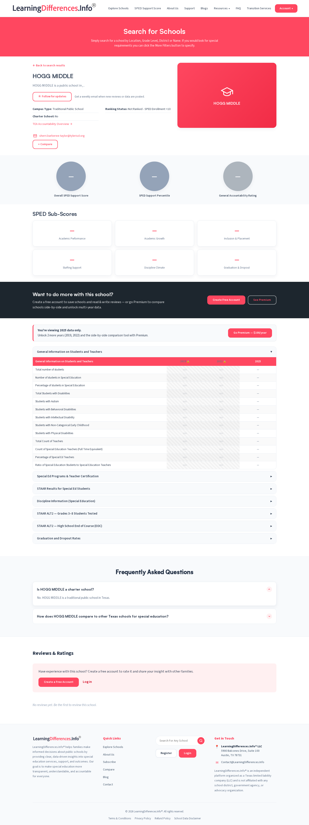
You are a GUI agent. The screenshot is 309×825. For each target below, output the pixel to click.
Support (189, 8)
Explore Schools (118, 8)
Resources (222, 8)
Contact (108, 784)
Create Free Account (226, 300)
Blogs (204, 8)
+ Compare (45, 144)
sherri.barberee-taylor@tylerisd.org (62, 136)
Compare (109, 770)
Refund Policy (162, 818)
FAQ (238, 8)
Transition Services (259, 8)
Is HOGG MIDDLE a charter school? (65, 589)
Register (166, 753)
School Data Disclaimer (187, 818)
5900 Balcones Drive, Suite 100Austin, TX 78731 (240, 753)
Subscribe (109, 762)
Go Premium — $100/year (250, 333)
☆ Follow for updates (52, 96)
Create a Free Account (58, 682)
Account (286, 8)
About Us (172, 8)
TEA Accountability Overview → (52, 124)
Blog (106, 777)
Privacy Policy (143, 818)
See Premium (262, 300)
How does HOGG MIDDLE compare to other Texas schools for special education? (102, 616)
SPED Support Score (148, 8)
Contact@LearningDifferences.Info (242, 762)
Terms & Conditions (119, 818)
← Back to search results (49, 65)
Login (187, 753)
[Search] (201, 740)
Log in (87, 681)
